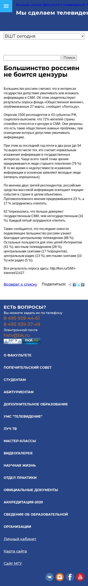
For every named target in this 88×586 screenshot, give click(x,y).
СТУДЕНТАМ (15, 380)
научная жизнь (20, 465)
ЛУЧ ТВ (10, 429)
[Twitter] (78, 284)
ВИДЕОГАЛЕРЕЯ (18, 453)
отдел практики (20, 478)
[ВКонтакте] (82, 284)
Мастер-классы (20, 441)
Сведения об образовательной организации (36, 521)
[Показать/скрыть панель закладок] (70, 285)
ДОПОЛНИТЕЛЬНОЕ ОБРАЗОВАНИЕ (36, 404)
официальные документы (31, 490)
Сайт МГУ (13, 563)
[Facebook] (74, 284)
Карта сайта (15, 551)
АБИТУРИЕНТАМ (19, 392)
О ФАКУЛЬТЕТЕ (18, 355)
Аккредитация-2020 (23, 502)
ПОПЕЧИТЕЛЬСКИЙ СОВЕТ (28, 368)
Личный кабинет (20, 539)
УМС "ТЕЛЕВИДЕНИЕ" (23, 416)
